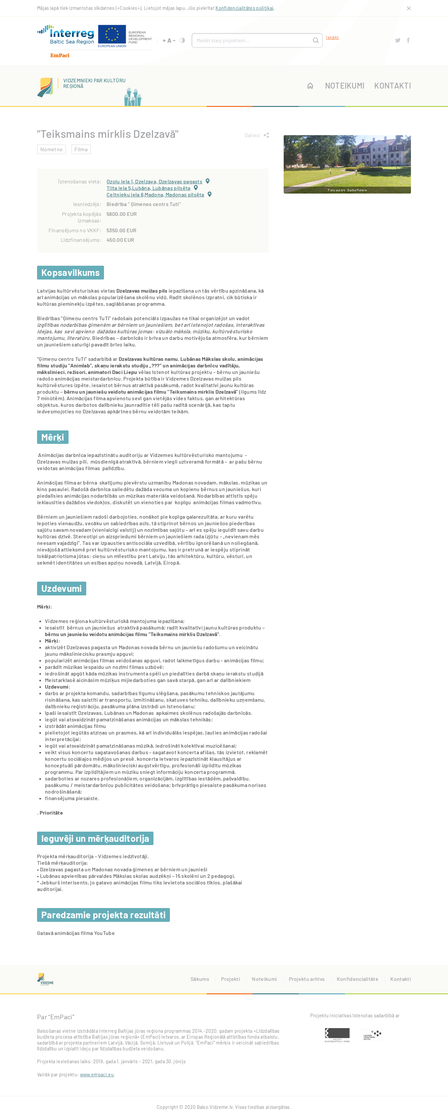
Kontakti (392, 85)
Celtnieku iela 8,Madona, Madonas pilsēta (155, 194)
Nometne (51, 149)
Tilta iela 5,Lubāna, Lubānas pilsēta (149, 188)
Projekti (230, 979)
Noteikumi (345, 85)
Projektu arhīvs (307, 979)
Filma (81, 149)
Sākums (200, 979)
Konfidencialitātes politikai (244, 8)
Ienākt (332, 37)
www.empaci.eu (97, 1074)
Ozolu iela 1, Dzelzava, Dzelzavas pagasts (154, 181)
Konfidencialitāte (357, 979)
